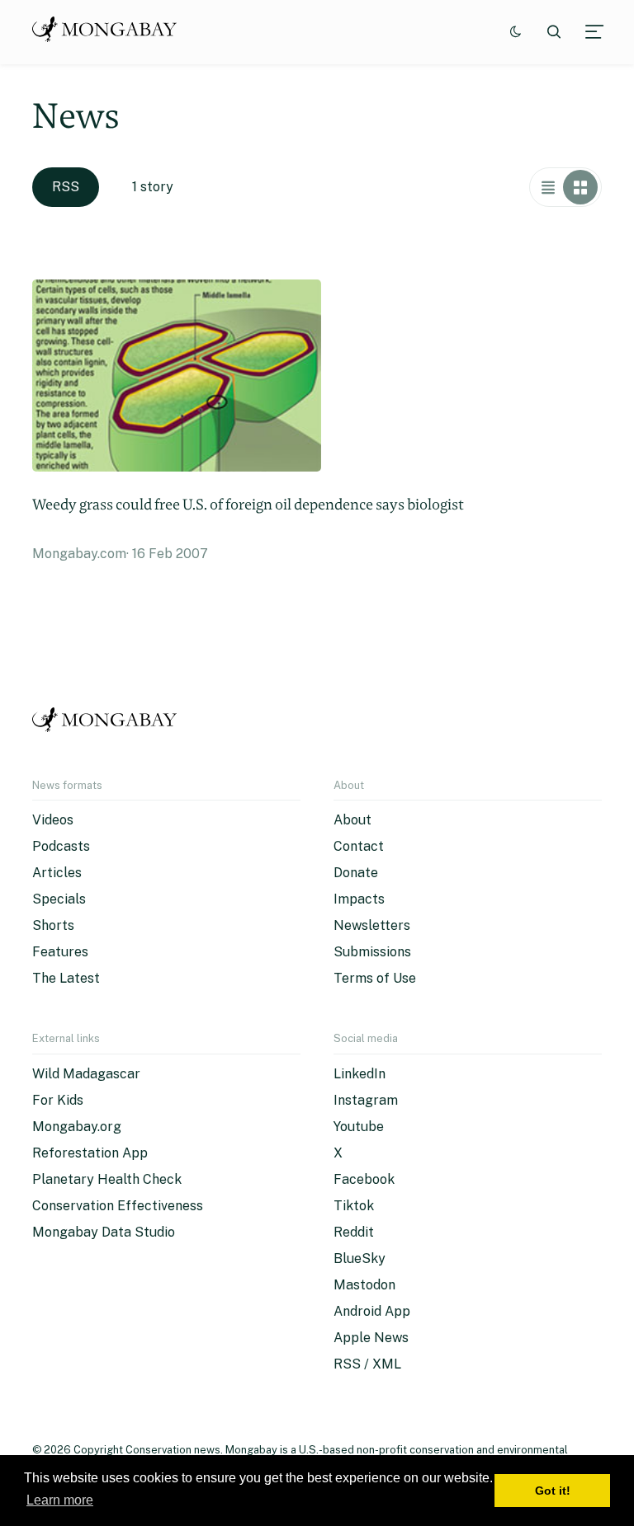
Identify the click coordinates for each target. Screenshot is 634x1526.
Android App (372, 1311)
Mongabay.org (76, 1126)
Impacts (359, 899)
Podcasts (61, 846)
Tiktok (354, 1206)
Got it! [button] (552, 1490)
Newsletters (372, 925)
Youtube (359, 1126)
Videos (52, 820)
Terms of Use (375, 978)
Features (60, 952)
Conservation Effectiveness (117, 1206)
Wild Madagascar (86, 1074)
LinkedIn (360, 1074)
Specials (59, 899)
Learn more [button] (59, 1500)
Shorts (53, 925)
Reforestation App (90, 1153)
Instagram (366, 1100)
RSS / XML (367, 1364)
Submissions (372, 952)
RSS (65, 187)
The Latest (66, 978)
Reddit (354, 1232)
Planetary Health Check (107, 1179)
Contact (359, 846)
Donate (356, 872)
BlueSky (360, 1258)
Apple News (371, 1337)
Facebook (364, 1179)
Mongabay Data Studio (103, 1232)
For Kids (57, 1100)
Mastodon (364, 1285)
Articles (57, 872)
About (352, 820)
